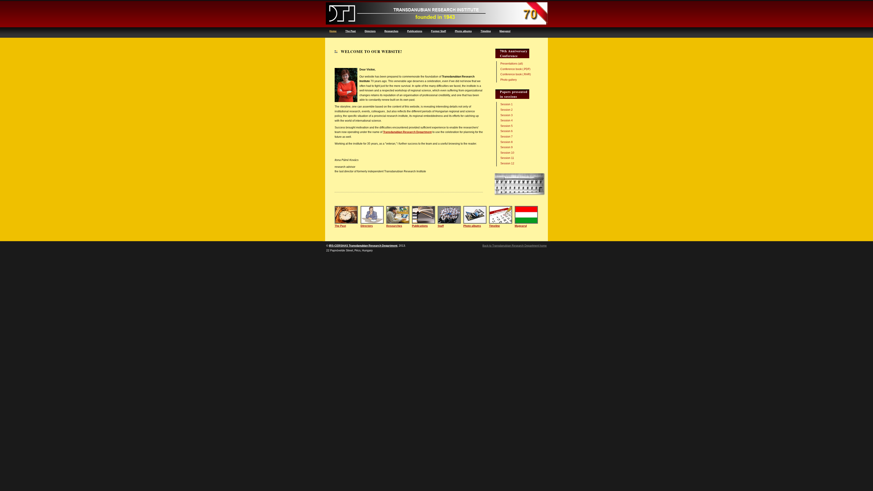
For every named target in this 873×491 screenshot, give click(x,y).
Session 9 (506, 147)
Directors (370, 31)
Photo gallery (508, 79)
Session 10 (507, 152)
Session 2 (506, 109)
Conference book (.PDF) (515, 69)
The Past (350, 31)
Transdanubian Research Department (407, 132)
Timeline (486, 31)
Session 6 (506, 131)
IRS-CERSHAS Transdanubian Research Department (363, 245)
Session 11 (507, 158)
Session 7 (506, 136)
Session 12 (507, 163)
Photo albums (463, 31)
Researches (391, 31)
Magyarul (504, 31)
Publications (414, 31)
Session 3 (506, 115)
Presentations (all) (511, 63)
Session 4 (506, 120)
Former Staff (438, 31)
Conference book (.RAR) (515, 74)
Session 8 (506, 142)
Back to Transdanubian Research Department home (514, 245)
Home (332, 31)
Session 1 (506, 104)
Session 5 (506, 126)
